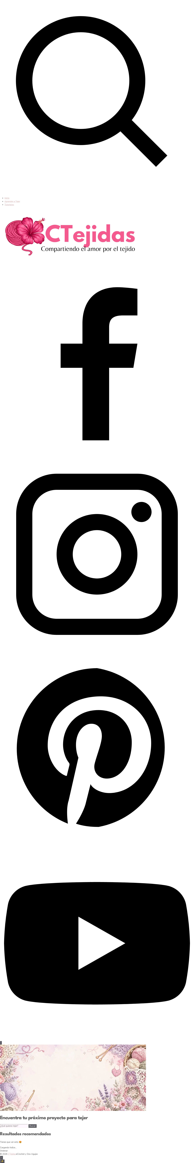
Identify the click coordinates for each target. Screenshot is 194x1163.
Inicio (6, 198)
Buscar (32, 1125)
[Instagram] (97, 650)
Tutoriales (9, 204)
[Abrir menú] (1, 1043)
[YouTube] (97, 1039)
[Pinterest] (97, 844)
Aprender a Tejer (12, 201)
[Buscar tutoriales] (97, 192)
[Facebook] (97, 455)
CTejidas (12, 1154)
